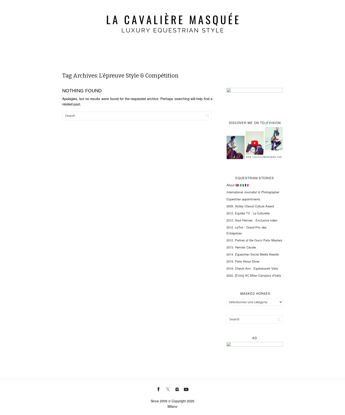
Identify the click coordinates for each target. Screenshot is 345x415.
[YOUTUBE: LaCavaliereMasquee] (186, 388)
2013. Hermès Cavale (241, 247)
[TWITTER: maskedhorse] (168, 388)
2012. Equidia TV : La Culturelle (248, 213)
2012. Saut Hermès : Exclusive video (251, 220)
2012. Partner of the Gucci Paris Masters (254, 240)
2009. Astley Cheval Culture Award (250, 206)
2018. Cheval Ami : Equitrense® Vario (252, 268)
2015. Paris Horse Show (242, 261)
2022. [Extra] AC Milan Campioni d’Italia (253, 275)
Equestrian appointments (243, 199)
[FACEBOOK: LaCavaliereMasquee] (159, 388)
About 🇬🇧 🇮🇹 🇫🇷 (237, 185)
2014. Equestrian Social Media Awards (252, 254)
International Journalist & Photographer (252, 192)
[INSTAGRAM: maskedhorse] (177, 388)
